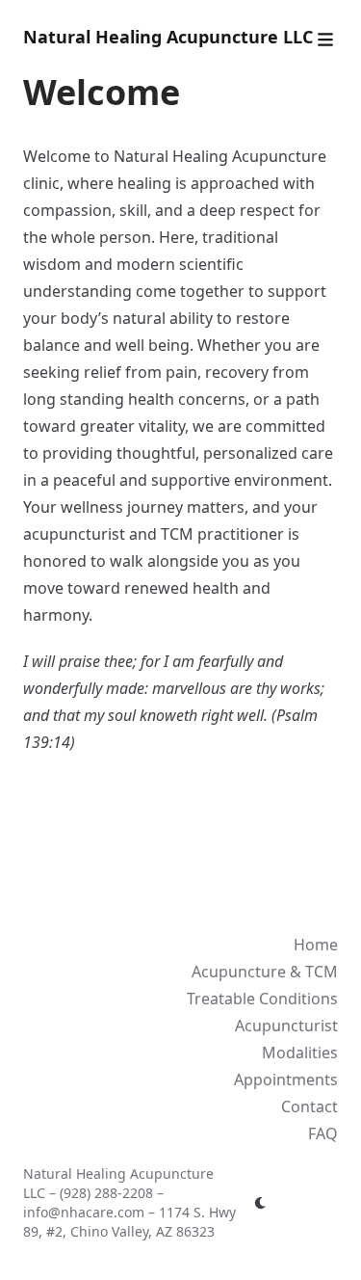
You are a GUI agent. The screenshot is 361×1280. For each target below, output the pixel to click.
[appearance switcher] (261, 1203)
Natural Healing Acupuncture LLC (168, 36)
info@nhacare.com (83, 1212)
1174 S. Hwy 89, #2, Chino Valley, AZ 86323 (129, 1221)
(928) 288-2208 (106, 1193)
